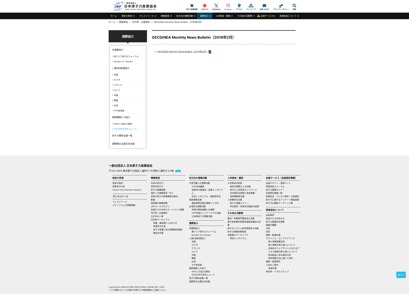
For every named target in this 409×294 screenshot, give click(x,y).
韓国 (116, 100)
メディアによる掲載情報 (123, 205)
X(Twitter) (216, 5)
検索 (294, 5)
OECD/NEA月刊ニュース (125, 129)
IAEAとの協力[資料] (123, 124)
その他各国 (119, 110)
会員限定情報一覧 (274, 193)
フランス (118, 85)
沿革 (268, 228)
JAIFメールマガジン (160, 206)
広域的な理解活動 (197, 206)
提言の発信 (127, 16)
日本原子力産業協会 (137, 6)
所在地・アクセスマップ (277, 271)
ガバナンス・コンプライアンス (280, 238)
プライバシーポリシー (281, 5)
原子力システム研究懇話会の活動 (243, 228)
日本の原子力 (157, 183)
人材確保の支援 (235, 199)
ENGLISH (204, 5)
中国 (116, 95)
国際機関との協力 (121, 117)
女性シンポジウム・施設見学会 (206, 196)
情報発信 (165, 16)
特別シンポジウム (238, 238)
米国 (116, 74)
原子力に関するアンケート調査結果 (282, 199)
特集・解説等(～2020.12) (165, 223)
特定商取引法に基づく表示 (280, 258)
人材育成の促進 (235, 183)
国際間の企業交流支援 (123, 143)
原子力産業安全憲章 (275, 221)
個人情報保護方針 (276, 241)
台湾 (116, 105)
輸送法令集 (158, 233)
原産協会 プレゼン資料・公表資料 (282, 196)
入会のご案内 (272, 264)
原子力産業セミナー (239, 203)
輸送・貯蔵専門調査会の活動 (241, 218)
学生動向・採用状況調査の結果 (245, 206)
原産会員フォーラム (275, 186)
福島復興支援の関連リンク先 (205, 203)
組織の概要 (271, 225)
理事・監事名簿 (273, 235)
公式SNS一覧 (157, 216)
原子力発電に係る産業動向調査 (167, 229)
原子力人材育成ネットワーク (243, 189)
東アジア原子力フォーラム (126, 56)
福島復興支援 (195, 199)
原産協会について (288, 16)
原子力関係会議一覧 (122, 135)
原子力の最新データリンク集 (279, 203)
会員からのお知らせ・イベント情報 (167, 209)
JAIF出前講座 (198, 186)
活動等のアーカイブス (238, 235)
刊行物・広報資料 (141, 22)
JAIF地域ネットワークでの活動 (206, 213)
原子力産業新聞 (191, 5)
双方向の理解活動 (184, 16)
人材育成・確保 (223, 16)
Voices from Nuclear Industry (126, 189)
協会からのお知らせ (275, 218)
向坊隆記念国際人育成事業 (242, 193)
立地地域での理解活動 (202, 216)
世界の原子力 (157, 186)
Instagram (228, 5)
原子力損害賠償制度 (237, 231)
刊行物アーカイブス (160, 219)
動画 (153, 199)
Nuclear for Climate (123, 61)
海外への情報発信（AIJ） (163, 193)
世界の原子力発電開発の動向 (164, 196)
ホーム (114, 16)
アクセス (239, 5)
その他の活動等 (244, 16)
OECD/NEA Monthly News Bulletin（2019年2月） (182, 51)
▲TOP (401, 275)
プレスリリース (146, 16)
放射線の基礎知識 (159, 203)
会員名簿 (272, 268)
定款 (268, 231)
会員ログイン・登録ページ (278, 183)
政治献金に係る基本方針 (279, 255)
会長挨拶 (270, 215)
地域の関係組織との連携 (203, 209)
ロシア (117, 90)
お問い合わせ (264, 5)
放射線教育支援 (237, 196)
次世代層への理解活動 (199, 183)
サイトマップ (251, 5)
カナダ (117, 80)
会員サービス (267, 16)
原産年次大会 (118, 186)
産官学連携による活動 (240, 186)
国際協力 (204, 16)
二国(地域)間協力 (120, 68)
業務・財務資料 (273, 261)
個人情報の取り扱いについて (281, 245)
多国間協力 (117, 49)
